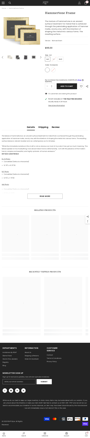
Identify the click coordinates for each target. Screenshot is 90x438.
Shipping (43, 127)
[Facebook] (5, 390)
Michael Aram (57, 41)
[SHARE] (86, 86)
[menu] (3, 3)
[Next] (41, 57)
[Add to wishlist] (81, 86)
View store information (56, 105)
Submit (44, 382)
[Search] (9, 3)
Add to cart (66, 86)
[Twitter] (23, 390)
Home (4, 8)
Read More (45, 196)
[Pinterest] (17, 390)
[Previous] (2, 57)
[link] (15, 254)
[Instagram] (11, 390)
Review (56, 127)
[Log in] (79, 3)
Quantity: (48, 82)
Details (31, 127)
